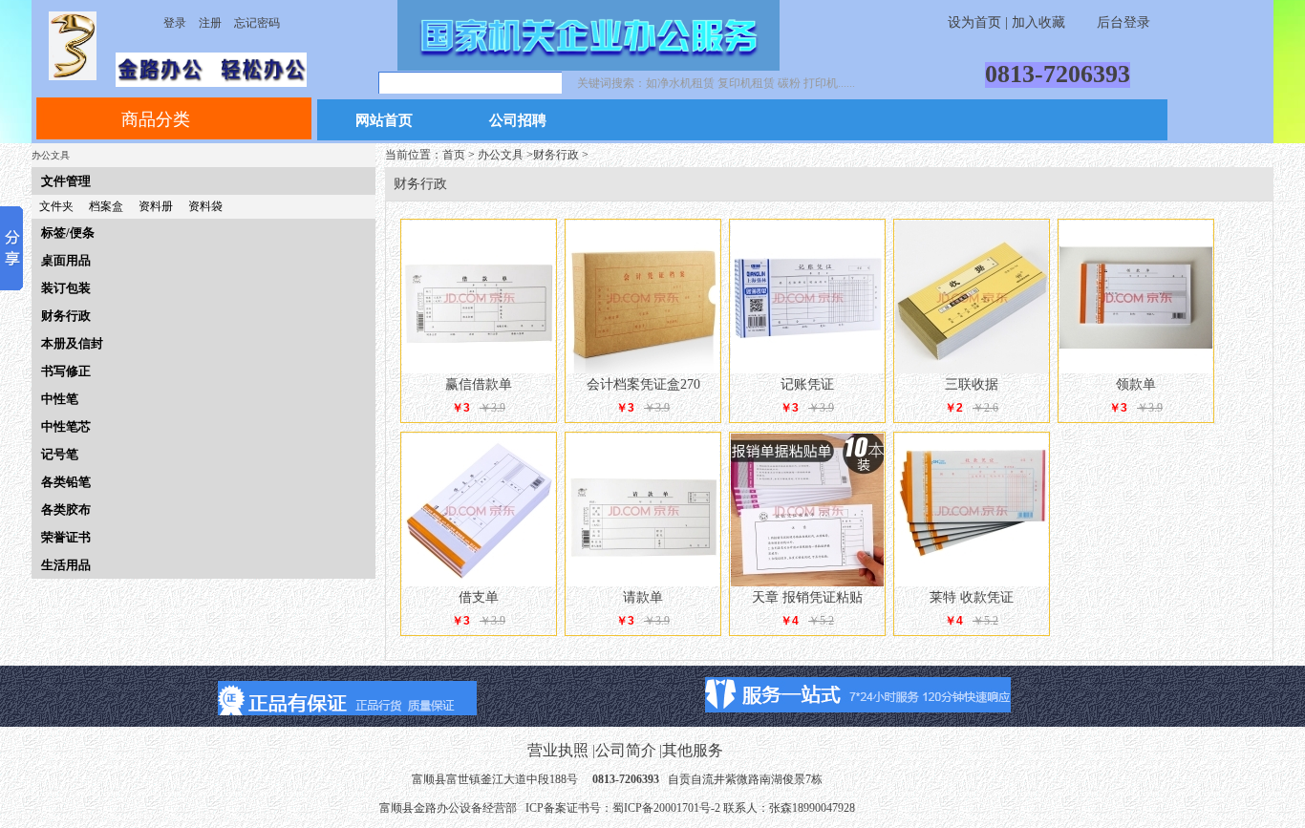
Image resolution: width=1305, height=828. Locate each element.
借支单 (479, 597)
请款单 (643, 597)
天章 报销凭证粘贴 (807, 597)
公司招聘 (517, 121)
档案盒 (106, 206)
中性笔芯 (66, 426)
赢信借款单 (478, 384)
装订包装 (66, 288)
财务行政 (66, 315)
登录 (174, 23)
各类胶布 (66, 509)
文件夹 (56, 206)
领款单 (1136, 384)
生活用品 (66, 565)
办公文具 (501, 154)
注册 (210, 23)
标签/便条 (68, 232)
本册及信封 (72, 343)
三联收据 (971, 384)
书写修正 (66, 371)
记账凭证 (807, 384)
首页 (453, 154)
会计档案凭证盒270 (643, 384)
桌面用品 (66, 260)
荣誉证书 (66, 537)
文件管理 (66, 181)
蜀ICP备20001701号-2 (666, 808)
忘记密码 (257, 23)
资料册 (156, 206)
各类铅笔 (66, 482)
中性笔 (59, 399)
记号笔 (59, 454)
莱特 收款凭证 (972, 597)
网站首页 (384, 121)
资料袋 (205, 206)
